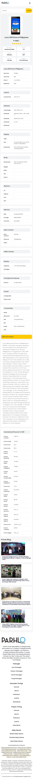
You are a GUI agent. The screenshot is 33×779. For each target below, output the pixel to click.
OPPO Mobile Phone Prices (9, 749)
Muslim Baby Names (16, 734)
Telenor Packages (16, 671)
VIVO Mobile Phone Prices (24, 749)
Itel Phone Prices (7, 754)
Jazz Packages (16, 667)
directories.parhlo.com (7, 776)
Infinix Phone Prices (22, 750)
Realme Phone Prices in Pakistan (22, 752)
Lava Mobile (17, 80)
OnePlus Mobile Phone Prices (21, 754)
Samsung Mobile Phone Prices (9, 747)
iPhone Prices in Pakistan (24, 747)
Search (29, 10)
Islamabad (16, 702)
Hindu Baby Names (16, 741)
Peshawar (16, 694)
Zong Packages (16, 678)
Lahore (16, 691)
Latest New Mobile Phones (19, 757)
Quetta (16, 698)
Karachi (16, 687)
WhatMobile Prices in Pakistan (10, 755)
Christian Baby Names (16, 737)
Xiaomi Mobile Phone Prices (8, 750)
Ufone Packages (16, 675)
